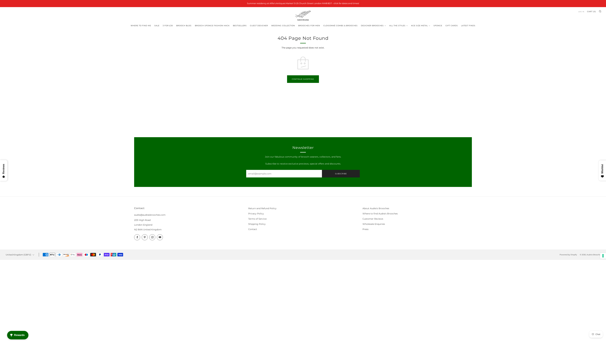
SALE (156, 25)
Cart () (591, 11)
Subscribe (341, 174)
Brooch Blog (184, 25)
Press (365, 229)
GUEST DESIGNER (259, 25)
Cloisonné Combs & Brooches (340, 25)
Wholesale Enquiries (373, 224)
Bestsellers (240, 25)
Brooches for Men (309, 25)
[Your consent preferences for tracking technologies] (603, 256)
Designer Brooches (372, 25)
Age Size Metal (419, 25)
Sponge (438, 25)
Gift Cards (452, 25)
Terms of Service (257, 218)
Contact (252, 229)
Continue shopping (303, 79)
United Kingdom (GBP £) (18, 255)
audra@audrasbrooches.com (150, 214)
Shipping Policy (257, 224)
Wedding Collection (283, 25)
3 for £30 (168, 25)
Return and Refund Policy (262, 208)
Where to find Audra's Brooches (380, 213)
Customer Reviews (372, 218)
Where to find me (141, 25)
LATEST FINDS (468, 25)
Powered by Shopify (568, 255)
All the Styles (397, 25)
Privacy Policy (256, 213)
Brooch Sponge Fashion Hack (212, 25)
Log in (581, 11)
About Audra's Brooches (375, 208)
